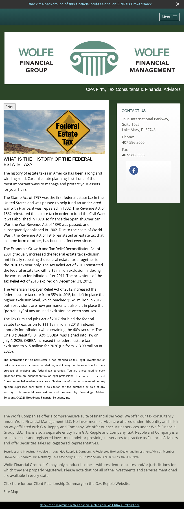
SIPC (16, 457)
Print (9, 106)
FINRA (8, 457)
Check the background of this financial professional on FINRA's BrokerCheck (90, 4)
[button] (169, 17)
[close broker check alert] (178, 4)
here (16, 483)
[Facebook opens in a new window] (133, 170)
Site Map (11, 491)
